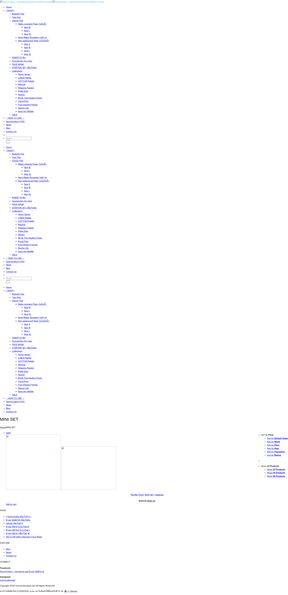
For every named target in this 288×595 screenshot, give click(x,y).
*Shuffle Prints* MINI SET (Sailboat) (147, 495)
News (8, 552)
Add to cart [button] (11, 504)
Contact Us (11, 555)
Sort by (277, 438)
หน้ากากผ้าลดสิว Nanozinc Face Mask (24, 537)
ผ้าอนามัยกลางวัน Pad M (17, 526)
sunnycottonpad (7, 580)
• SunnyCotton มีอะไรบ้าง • (18, 516)
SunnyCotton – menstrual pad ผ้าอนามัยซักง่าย (22, 571)
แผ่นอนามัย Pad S (14, 523)
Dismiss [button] (73, 591)
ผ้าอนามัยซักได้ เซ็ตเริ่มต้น (18, 520)
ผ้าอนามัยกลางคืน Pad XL (18, 533)
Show (276, 469)
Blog (8, 549)
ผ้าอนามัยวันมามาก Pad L (18, 530)
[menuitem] (147, 7)
